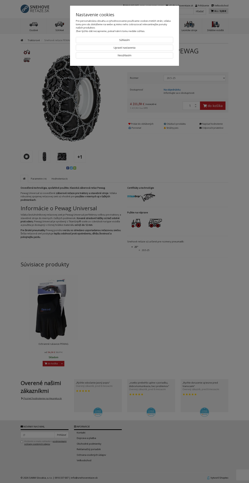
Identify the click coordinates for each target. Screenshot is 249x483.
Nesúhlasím (124, 55)
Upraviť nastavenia (124, 47)
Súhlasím (124, 40)
